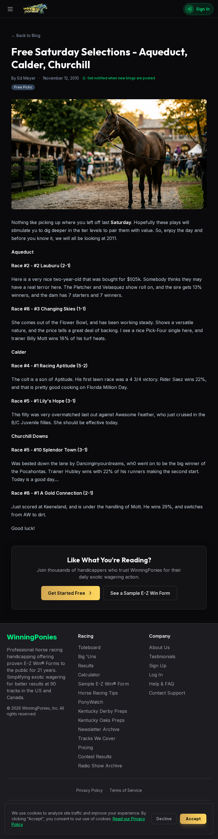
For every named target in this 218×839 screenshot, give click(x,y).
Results (86, 665)
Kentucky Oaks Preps (101, 720)
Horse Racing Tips (98, 693)
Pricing (85, 747)
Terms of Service (126, 790)
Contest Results (95, 756)
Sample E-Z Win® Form (103, 684)
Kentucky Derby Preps (102, 711)
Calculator (89, 675)
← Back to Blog (25, 35)
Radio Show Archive (100, 765)
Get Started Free (66, 593)
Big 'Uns (87, 656)
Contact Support (167, 693)
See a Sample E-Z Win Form (140, 593)
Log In (156, 675)
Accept (193, 818)
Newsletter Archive (99, 729)
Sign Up (157, 665)
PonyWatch (90, 702)
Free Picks (23, 87)
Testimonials (162, 656)
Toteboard (89, 647)
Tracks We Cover (97, 738)
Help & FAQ (161, 684)
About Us (159, 647)
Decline (164, 818)
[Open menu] (10, 9)
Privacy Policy (89, 790)
